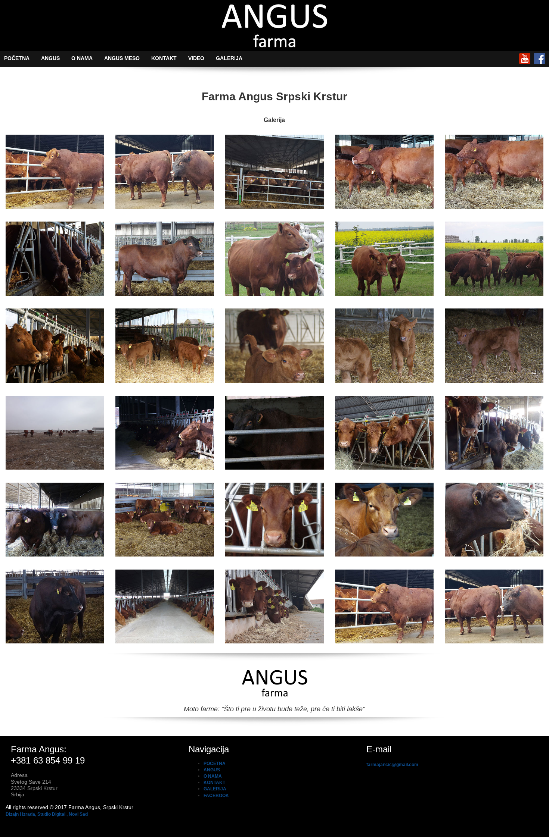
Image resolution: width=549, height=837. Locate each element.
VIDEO (196, 58)
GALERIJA (229, 58)
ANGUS (50, 58)
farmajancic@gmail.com (392, 764)
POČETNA (17, 58)
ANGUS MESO (122, 58)
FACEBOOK (216, 795)
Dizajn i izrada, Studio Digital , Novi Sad (47, 814)
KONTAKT (164, 58)
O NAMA (82, 58)
